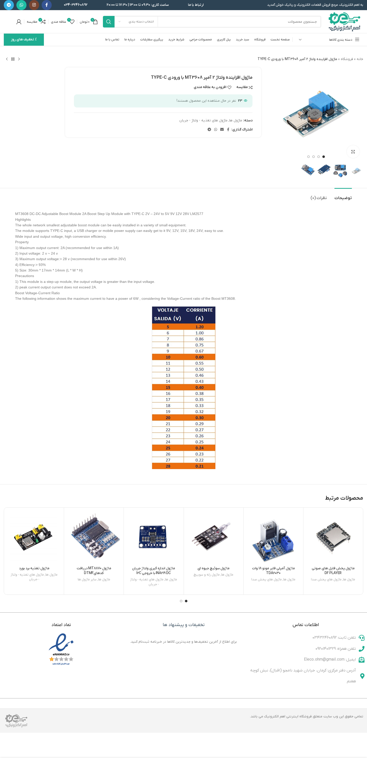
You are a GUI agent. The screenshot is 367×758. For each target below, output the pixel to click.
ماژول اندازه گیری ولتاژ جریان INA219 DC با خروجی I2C (153, 571)
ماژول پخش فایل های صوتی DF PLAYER (333, 571)
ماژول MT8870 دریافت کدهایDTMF (94, 571)
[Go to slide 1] (323, 156)
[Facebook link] (47, 5)
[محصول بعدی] (7, 59)
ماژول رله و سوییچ (207, 575)
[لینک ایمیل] (222, 129)
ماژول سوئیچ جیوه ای (213, 568)
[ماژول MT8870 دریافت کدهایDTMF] (94, 537)
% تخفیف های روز (24, 39)
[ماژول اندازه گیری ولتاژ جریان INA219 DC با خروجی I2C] (154, 537)
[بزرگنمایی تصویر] (353, 151)
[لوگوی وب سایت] (344, 21)
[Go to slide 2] (318, 156)
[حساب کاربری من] (19, 22)
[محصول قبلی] (19, 59)
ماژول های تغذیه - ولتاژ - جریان (203, 120)
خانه (360, 59)
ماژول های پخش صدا (326, 579)
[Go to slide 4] (308, 156)
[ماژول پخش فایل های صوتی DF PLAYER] (333, 537)
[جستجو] (109, 22)
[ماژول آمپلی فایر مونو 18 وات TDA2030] (273, 537)
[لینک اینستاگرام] (34, 5)
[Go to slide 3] (313, 156)
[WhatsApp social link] (21, 5)
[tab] (343, 195)
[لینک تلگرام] (9, 5)
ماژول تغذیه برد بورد (34, 568)
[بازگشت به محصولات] (13, 59)
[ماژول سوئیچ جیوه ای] (214, 537)
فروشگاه (347, 59)
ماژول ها (235, 120)
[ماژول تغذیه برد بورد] (34, 537)
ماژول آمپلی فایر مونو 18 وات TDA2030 (273, 571)
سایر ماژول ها (87, 579)
